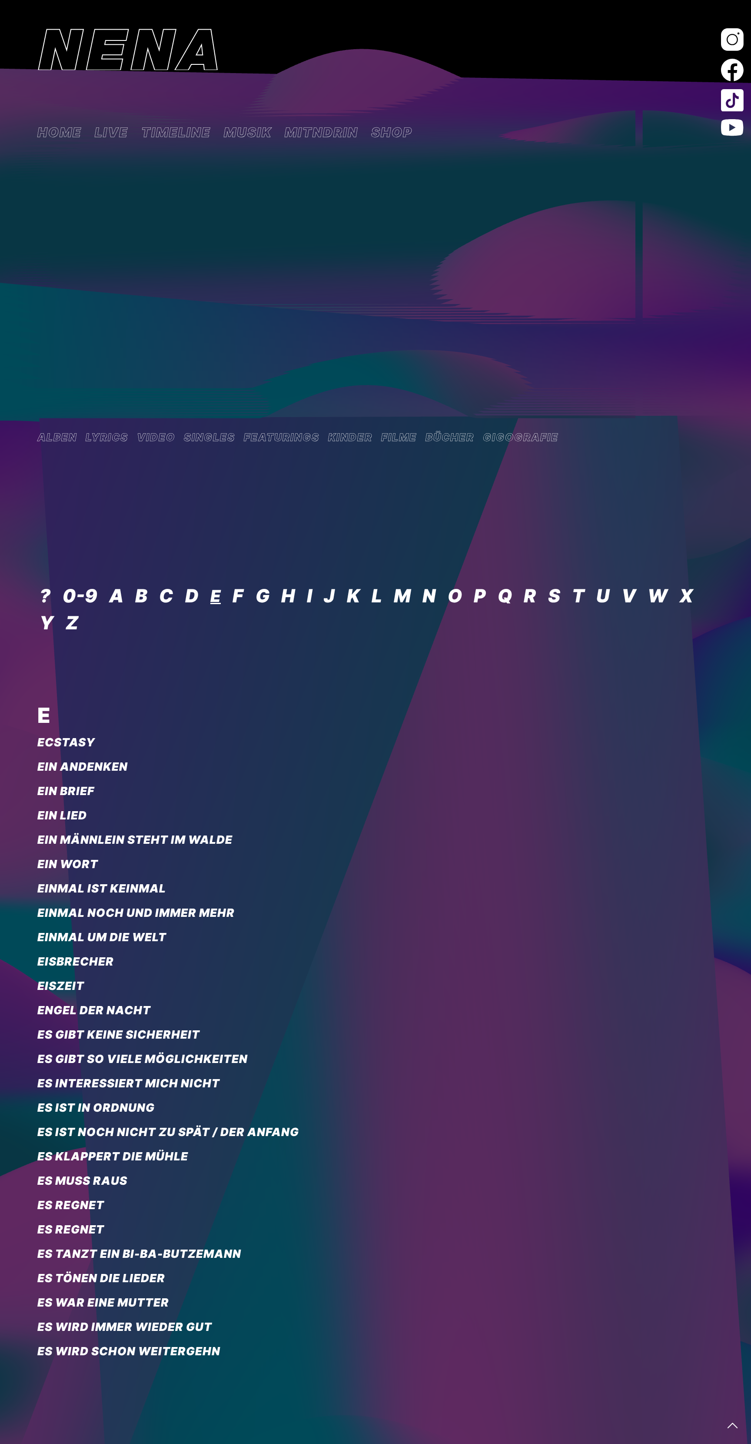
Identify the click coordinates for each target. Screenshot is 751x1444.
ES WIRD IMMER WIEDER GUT (124, 1327)
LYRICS (107, 437)
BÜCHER (449, 437)
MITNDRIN (321, 132)
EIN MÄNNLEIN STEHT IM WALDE (135, 839)
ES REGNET (70, 1205)
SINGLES (209, 437)
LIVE (111, 132)
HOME (59, 132)
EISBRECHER (75, 961)
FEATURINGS (281, 437)
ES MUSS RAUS (82, 1180)
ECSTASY (66, 742)
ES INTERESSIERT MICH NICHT (128, 1083)
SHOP (391, 132)
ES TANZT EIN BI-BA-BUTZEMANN (139, 1253)
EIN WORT (67, 864)
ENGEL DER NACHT (94, 1010)
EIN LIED (62, 815)
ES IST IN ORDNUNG (96, 1107)
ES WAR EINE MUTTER (103, 1302)
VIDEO (156, 437)
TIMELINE (176, 132)
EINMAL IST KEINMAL (101, 888)
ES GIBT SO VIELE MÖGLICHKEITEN (142, 1059)
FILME (399, 437)
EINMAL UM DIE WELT (101, 937)
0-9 (80, 596)
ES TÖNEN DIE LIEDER (101, 1278)
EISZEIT (60, 986)
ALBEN (57, 437)
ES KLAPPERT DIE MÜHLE (112, 1156)
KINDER (350, 437)
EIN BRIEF (65, 791)
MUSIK (248, 132)
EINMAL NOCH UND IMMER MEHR (136, 912)
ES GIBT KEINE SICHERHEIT (118, 1034)
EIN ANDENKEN (82, 766)
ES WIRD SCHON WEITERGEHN (128, 1351)
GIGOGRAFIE (520, 437)
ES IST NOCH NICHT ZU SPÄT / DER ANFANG (168, 1132)
